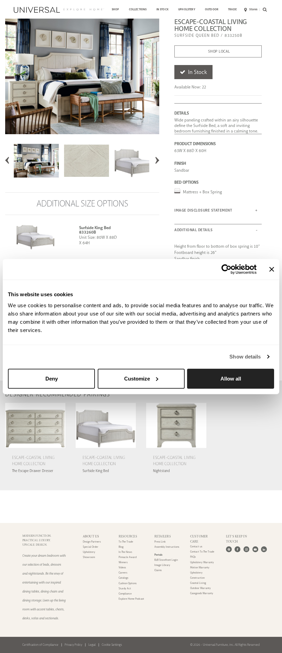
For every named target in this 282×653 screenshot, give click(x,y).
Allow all (230, 378)
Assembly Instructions (166, 546)
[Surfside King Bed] (30, 236)
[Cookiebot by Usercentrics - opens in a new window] (226, 269)
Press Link (160, 541)
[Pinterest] (229, 549)
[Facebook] (237, 549)
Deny (51, 378)
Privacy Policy (73, 645)
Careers (123, 572)
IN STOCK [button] (162, 9)
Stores (253, 9)
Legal (92, 645)
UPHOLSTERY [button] (186, 9)
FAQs (193, 556)
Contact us (196, 546)
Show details (245, 357)
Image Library (162, 565)
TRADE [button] (232, 9)
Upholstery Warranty (202, 562)
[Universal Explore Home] (59, 10)
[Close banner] (271, 269)
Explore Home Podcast (131, 598)
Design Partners (92, 541)
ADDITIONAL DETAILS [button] (193, 230)
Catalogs (123, 577)
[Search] (263, 10)
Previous (7, 160)
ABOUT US (91, 536)
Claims (158, 570)
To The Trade (126, 541)
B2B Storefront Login (166, 559)
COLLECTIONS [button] (138, 9)
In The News (125, 552)
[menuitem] (115, 10)
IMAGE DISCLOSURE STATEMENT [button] (203, 210)
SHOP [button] (115, 9)
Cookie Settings (112, 645)
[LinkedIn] (264, 549)
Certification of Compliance (40, 645)
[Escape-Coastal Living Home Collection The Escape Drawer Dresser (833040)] (35, 448)
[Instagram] (246, 549)
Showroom (89, 557)
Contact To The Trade (202, 551)
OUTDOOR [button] (211, 9)
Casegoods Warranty (201, 593)
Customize (137, 378)
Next (157, 160)
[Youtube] (255, 549)
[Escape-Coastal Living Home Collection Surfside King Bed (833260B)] (106, 448)
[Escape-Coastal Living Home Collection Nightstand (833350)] (176, 448)
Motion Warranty (199, 567)
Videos (122, 567)
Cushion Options (128, 583)
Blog (121, 546)
